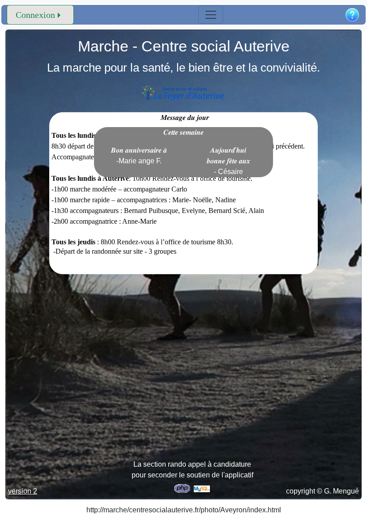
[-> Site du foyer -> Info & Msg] (184, 93)
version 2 (22, 491)
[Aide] (352, 15)
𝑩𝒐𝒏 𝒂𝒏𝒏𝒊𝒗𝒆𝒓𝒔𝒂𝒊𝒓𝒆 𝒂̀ (139, 155)
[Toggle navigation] (210, 15)
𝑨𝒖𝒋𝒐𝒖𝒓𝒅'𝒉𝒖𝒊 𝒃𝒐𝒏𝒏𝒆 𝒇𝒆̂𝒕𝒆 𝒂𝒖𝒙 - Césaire (228, 160)
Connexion (35, 15)
